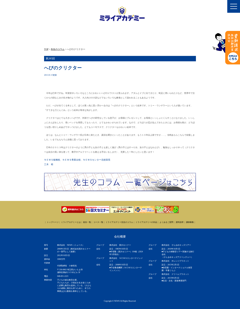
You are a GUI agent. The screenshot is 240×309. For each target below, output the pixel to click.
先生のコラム (57, 49)
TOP (46, 49)
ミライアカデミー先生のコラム (119, 222)
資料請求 (180, 222)
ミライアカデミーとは (71, 222)
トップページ (53, 222)
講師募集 (190, 222)
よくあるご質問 (166, 222)
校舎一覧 (87, 222)
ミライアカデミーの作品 (146, 222)
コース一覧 (98, 222)
